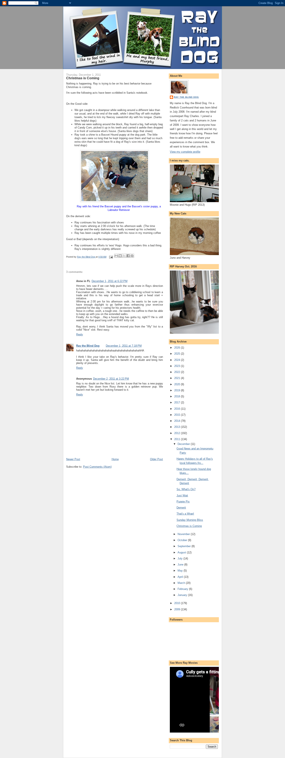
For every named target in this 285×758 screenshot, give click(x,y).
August (182, 552)
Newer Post (73, 459)
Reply (79, 334)
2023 (177, 366)
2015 (177, 414)
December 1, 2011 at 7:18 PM (124, 345)
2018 (177, 396)
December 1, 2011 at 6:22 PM (109, 281)
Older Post (156, 459)
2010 (177, 603)
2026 (177, 347)
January (183, 595)
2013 (177, 426)
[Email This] (116, 256)
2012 (177, 433)
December (184, 444)
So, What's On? (186, 489)
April (181, 576)
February (183, 589)
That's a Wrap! (185, 513)
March (182, 582)
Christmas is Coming (189, 526)
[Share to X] (124, 256)
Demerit (181, 507)
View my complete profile (185, 151)
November (184, 534)
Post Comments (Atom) (97, 466)
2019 (177, 390)
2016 (177, 408)
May (181, 570)
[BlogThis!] (120, 256)
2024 (177, 359)
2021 (177, 378)
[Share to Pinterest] (132, 256)
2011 (177, 439)
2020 (177, 384)
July (180, 558)
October (183, 540)
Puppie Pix (183, 501)
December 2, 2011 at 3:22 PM (111, 378)
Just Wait (182, 495)
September (185, 546)
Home (115, 459)
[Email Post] (110, 257)
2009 (177, 609)
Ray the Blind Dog (88, 345)
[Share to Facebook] (128, 256)
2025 (177, 353)
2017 (177, 402)
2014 (177, 420)
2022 (177, 372)
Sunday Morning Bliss (190, 519)
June (181, 564)
